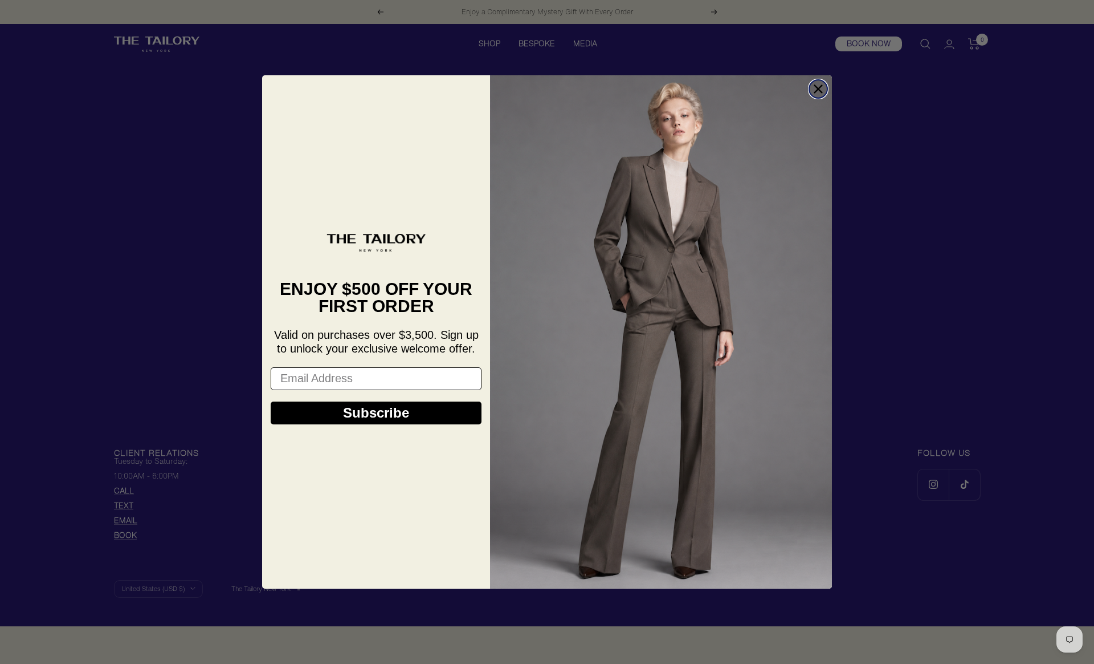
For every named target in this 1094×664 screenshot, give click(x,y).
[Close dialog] (818, 89)
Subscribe (376, 412)
